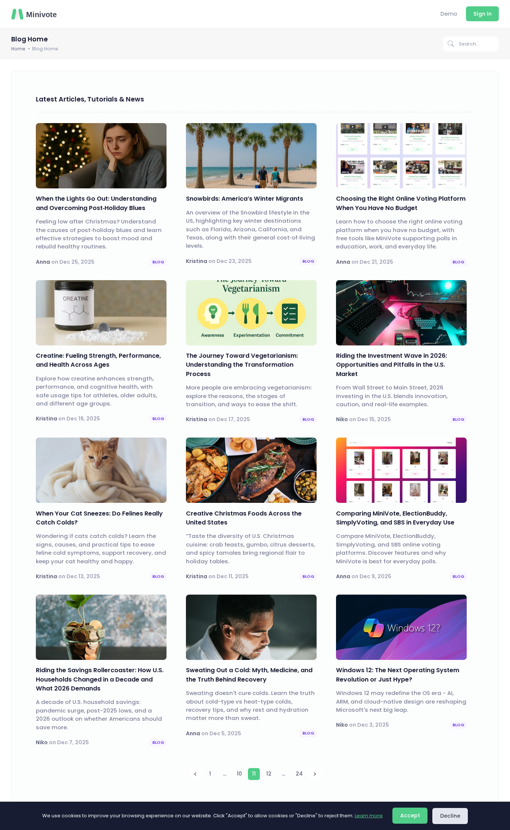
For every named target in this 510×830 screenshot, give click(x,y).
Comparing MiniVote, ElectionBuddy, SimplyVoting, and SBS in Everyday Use (395, 518)
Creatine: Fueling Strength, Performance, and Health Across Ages (98, 360)
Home (18, 49)
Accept (410, 815)
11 (254, 773)
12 (268, 773)
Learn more (369, 815)
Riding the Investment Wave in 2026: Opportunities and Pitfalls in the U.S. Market (391, 364)
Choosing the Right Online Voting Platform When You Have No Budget (401, 203)
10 (239, 773)
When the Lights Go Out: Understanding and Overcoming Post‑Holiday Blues (96, 203)
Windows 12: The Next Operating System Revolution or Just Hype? (397, 674)
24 (299, 773)
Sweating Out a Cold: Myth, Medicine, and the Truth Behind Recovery (249, 674)
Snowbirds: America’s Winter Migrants (244, 198)
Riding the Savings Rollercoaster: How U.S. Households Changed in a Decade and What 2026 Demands (100, 679)
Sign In (482, 14)
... (224, 773)
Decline (450, 816)
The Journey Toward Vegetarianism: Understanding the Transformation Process (242, 364)
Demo (449, 14)
